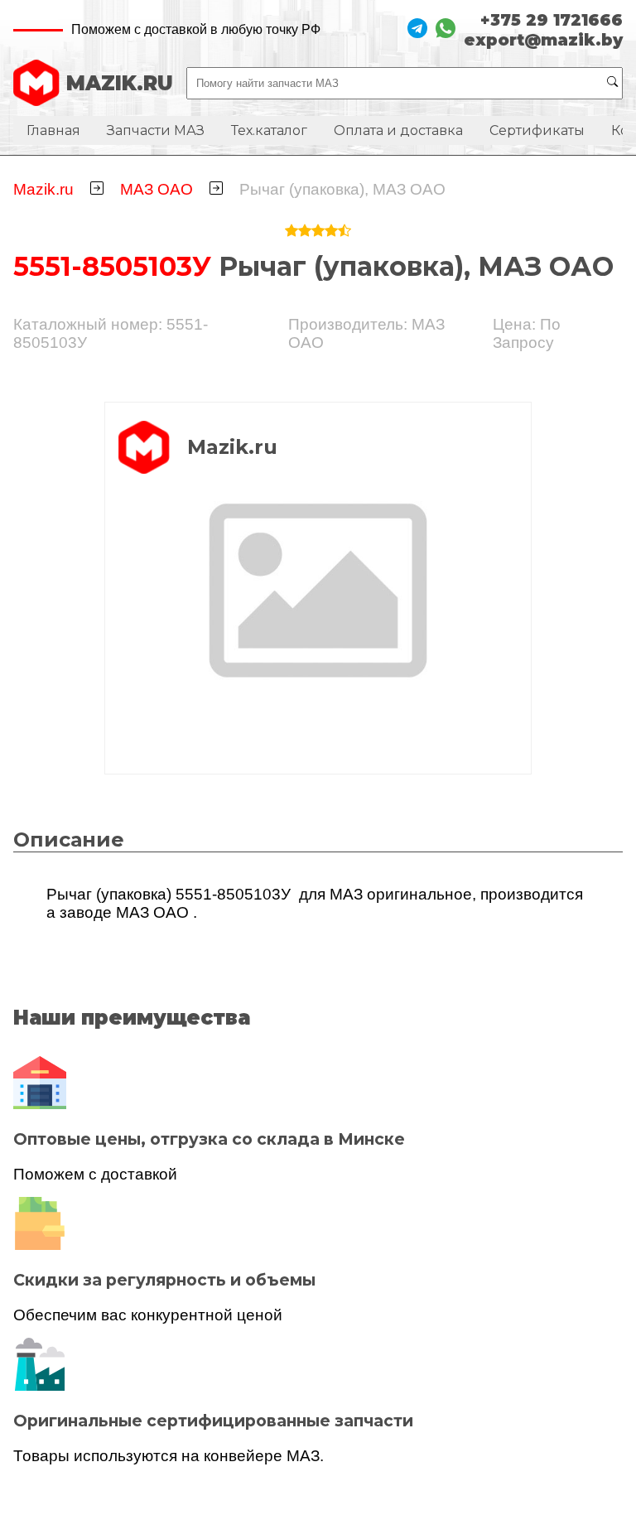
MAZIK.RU (119, 83)
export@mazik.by (543, 40)
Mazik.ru (43, 189)
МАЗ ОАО (156, 189)
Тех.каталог (269, 130)
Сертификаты (537, 130)
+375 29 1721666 (551, 20)
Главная (53, 130)
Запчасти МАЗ (156, 130)
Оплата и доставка (398, 130)
